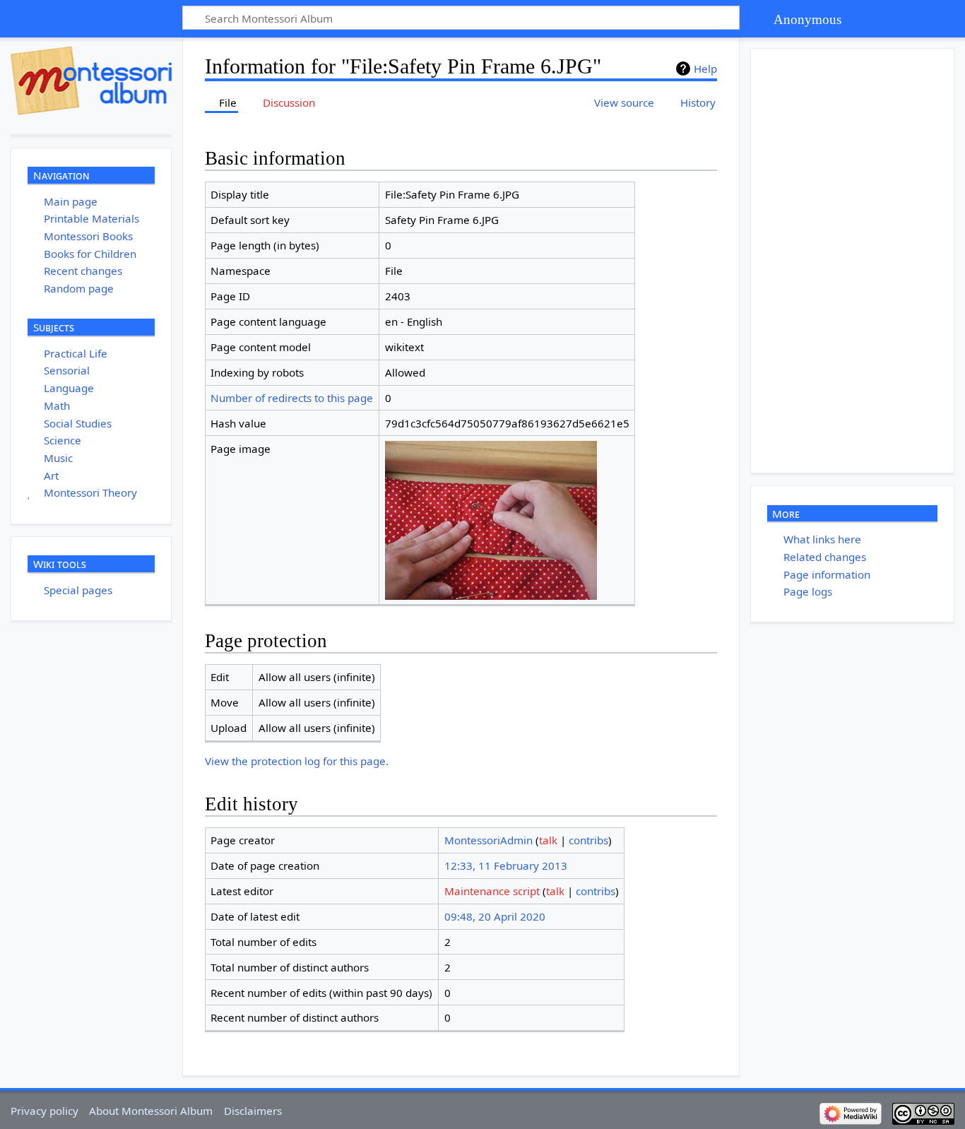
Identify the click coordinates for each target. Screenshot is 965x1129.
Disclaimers (253, 1111)
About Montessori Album (151, 1111)
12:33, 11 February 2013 (505, 865)
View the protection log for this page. (297, 761)
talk (548, 840)
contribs (588, 840)
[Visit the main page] (91, 80)
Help (705, 68)
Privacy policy (44, 1111)
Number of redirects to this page (292, 398)
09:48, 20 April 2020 (494, 916)
